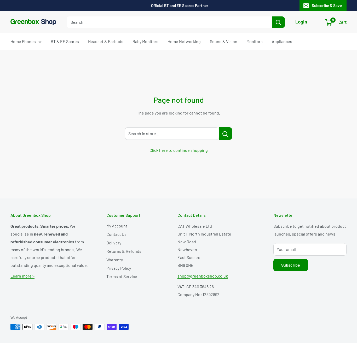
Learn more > (22, 275)
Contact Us (116, 234)
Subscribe (290, 264)
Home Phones (23, 41)
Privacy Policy (118, 268)
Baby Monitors (145, 41)
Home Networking (184, 41)
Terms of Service (121, 276)
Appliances (282, 41)
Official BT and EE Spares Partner (179, 5)
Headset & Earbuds (105, 41)
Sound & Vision (223, 41)
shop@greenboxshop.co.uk (202, 275)
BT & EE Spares (65, 41)
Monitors (254, 41)
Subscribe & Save (327, 5)
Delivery (113, 242)
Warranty (114, 259)
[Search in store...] (225, 133)
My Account (116, 225)
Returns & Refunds (123, 251)
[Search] (278, 22)
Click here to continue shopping (178, 150)
